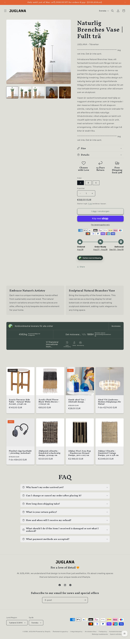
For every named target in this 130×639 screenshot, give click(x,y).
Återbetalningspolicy (60, 631)
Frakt (90, 204)
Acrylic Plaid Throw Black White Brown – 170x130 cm (49, 402)
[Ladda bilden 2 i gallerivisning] (25, 92)
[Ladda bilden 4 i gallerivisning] (52, 92)
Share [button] (82, 267)
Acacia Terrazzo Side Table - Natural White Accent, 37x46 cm (19, 402)
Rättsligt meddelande (100, 634)
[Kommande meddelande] (125, 2)
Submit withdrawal (117, 634)
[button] (5, 11)
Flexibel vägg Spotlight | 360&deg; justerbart (20, 452)
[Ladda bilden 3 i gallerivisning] (39, 92)
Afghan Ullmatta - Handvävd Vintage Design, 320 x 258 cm (108, 453)
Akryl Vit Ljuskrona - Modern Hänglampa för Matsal (109, 402)
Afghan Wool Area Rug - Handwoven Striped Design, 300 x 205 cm (79, 453)
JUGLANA (32, 631)
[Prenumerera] (85, 600)
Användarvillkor (91, 631)
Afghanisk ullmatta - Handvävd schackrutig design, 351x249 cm (49, 453)
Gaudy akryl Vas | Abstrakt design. (76, 401)
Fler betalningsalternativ (100, 225)
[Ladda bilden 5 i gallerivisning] (65, 92)
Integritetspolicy (76, 631)
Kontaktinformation (116, 631)
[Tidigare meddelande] (5, 2)
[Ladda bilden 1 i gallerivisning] (12, 92)
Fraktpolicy (103, 631)
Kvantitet (81, 188)
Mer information (116, 326)
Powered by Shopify (43, 631)
